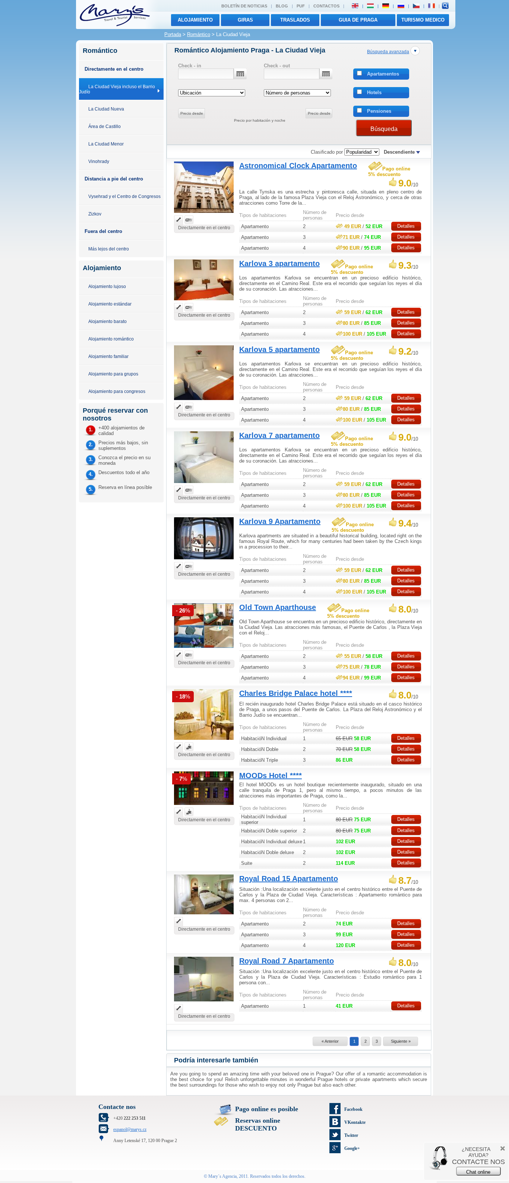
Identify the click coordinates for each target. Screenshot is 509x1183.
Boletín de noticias (244, 6)
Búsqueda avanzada (388, 51)
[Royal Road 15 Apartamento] (204, 915)
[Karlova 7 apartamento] (204, 484)
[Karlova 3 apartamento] (204, 301)
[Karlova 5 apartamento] (204, 401)
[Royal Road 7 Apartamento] (204, 1002)
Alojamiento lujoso (107, 286)
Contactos (326, 6)
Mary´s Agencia (222, 1176)
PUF (301, 6)
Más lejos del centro (108, 248)
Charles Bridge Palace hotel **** (295, 693)
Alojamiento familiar (108, 356)
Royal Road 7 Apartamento (286, 961)
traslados (295, 20)
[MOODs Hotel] (204, 806)
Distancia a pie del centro (114, 179)
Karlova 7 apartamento (279, 435)
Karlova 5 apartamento (279, 349)
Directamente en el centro (114, 69)
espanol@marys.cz (129, 1129)
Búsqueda (384, 129)
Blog (282, 6)
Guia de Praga (358, 20)
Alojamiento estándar (110, 303)
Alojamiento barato (107, 321)
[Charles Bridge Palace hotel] (204, 741)
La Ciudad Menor (106, 143)
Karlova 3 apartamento (279, 263)
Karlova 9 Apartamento (279, 521)
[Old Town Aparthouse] (204, 649)
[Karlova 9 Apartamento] (204, 560)
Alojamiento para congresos (116, 391)
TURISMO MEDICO (423, 20)
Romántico (198, 34)
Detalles (406, 226)
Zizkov (94, 213)
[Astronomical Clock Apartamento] (204, 214)
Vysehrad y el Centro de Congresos (124, 196)
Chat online (478, 1172)
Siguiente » (401, 1041)
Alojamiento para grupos (113, 373)
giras (245, 20)
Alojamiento (195, 20)
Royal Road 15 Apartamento (288, 879)
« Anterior (330, 1041)
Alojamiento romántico (111, 338)
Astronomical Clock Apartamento (298, 166)
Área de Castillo (104, 126)
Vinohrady (98, 161)
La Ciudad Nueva (106, 108)
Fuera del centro (103, 231)
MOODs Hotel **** (270, 775)
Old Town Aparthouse (277, 607)
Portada (172, 34)
